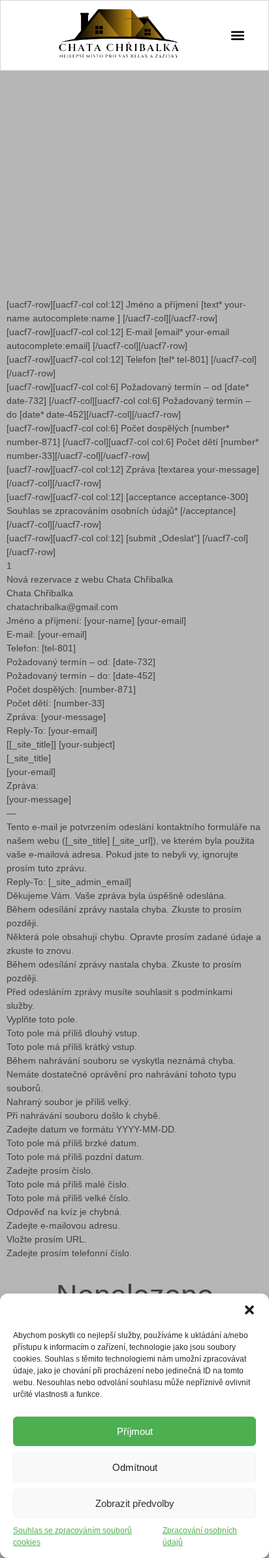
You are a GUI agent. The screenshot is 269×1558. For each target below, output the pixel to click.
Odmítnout (134, 1467)
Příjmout (135, 1431)
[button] (249, 1309)
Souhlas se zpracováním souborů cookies (72, 1536)
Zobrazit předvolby (134, 1503)
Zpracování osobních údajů (200, 1536)
